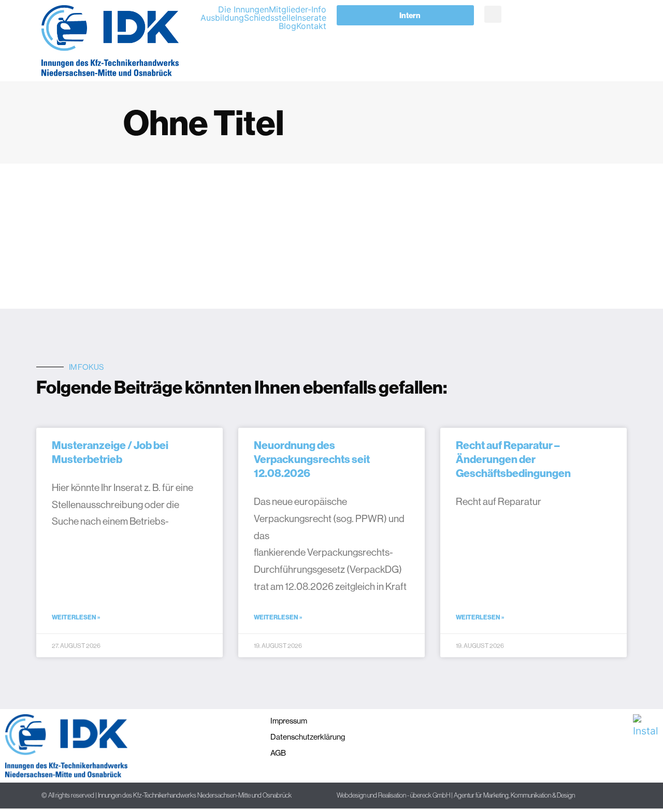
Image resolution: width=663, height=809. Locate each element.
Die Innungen (243, 9)
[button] (492, 14)
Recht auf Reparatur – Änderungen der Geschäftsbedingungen (513, 459)
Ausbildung (222, 17)
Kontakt (311, 26)
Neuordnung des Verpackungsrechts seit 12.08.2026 (312, 459)
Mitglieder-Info (297, 9)
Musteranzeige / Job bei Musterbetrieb (110, 452)
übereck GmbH (430, 795)
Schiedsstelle (269, 17)
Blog (287, 26)
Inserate (310, 17)
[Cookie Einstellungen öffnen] (22, 795)
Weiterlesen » (76, 617)
